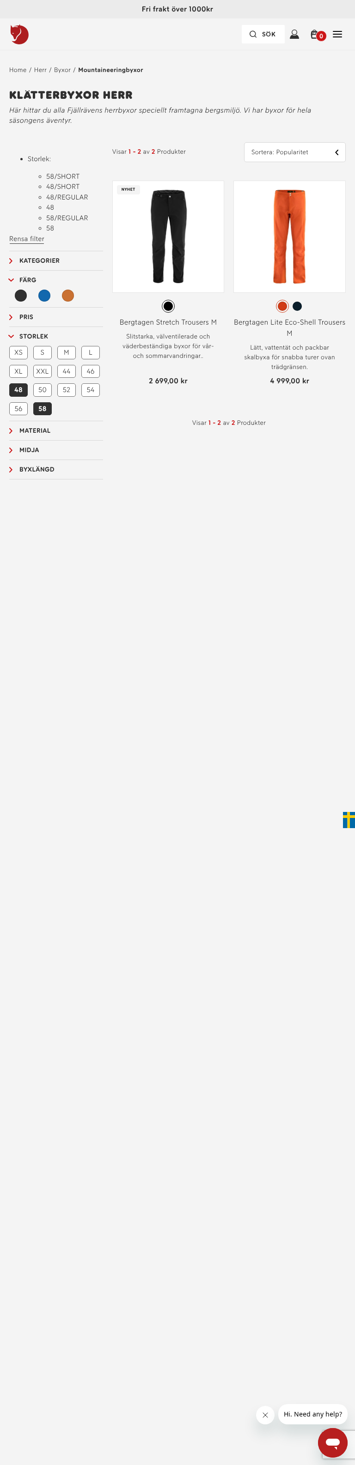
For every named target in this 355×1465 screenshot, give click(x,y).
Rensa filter (26, 239)
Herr (40, 70)
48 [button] (18, 390)
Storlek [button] (33, 336)
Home (18, 70)
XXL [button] (42, 371)
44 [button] (66, 371)
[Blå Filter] (44, 296)
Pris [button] (26, 317)
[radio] (168, 306)
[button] (316, 34)
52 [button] (67, 390)
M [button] (66, 352)
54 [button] (90, 390)
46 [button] (90, 371)
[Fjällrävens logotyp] (38, 34)
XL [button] (18, 371)
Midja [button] (29, 450)
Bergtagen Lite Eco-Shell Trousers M (290, 328)
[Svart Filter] (21, 296)
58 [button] (42, 409)
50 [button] (42, 390)
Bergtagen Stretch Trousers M (168, 322)
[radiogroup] (168, 306)
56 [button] (18, 409)
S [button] (42, 352)
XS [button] (18, 352)
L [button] (90, 352)
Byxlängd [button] (37, 469)
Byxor (62, 70)
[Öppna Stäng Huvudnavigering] (337, 34)
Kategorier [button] (39, 261)
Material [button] (35, 431)
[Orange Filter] (68, 296)
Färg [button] (28, 280)
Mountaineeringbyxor (110, 70)
